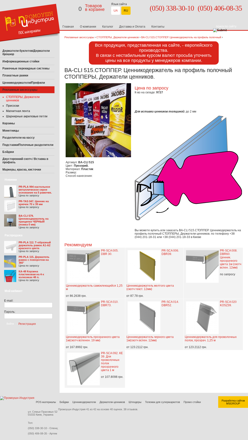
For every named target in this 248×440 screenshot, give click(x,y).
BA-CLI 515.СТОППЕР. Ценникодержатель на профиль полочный (181, 37)
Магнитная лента (18, 111)
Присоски (12, 105)
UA (116, 10)
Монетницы (10, 130)
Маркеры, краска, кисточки (21, 169)
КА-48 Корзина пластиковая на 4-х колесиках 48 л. (31, 274)
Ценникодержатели (84, 402)
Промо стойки (192, 402)
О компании (88, 26)
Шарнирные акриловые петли (26, 116)
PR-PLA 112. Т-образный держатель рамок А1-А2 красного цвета (35, 245)
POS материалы (46, 402)
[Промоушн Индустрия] (30, 46)
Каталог (107, 26)
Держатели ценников (112, 402)
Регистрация (27, 323)
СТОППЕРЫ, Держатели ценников (117, 37)
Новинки (11, 179)
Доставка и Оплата (132, 26)
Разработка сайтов (233, 400)
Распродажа (14, 235)
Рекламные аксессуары (79, 37)
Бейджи (64, 402)
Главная (68, 26)
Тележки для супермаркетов (162, 402)
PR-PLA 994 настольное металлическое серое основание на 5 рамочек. (35, 189)
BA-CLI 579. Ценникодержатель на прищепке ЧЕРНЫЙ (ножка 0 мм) (33, 220)
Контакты (157, 26)
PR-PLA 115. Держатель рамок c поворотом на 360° (34, 259)
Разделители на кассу (18, 137)
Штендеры (135, 402)
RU (126, 10)
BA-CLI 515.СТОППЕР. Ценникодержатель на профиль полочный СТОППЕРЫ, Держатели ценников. (188, 232)
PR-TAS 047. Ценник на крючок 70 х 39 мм (34, 203)
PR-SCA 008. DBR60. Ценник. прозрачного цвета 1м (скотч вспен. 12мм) (230, 259)
